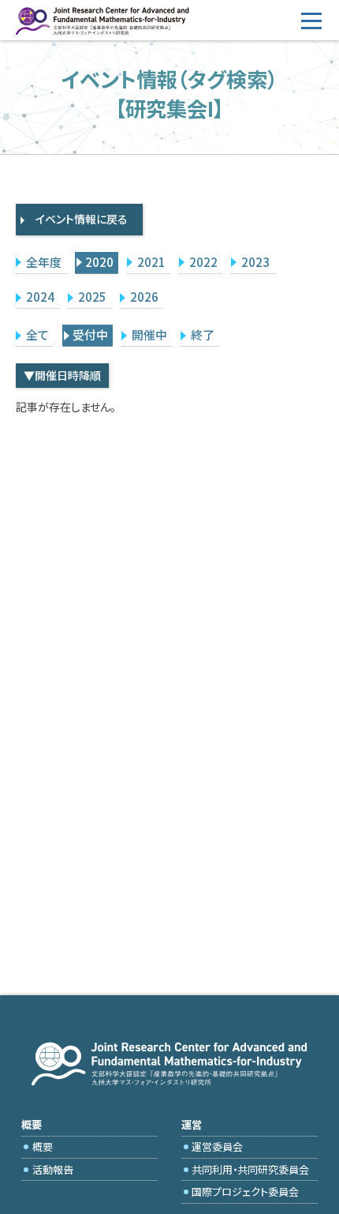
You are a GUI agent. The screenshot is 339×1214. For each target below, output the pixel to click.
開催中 (149, 334)
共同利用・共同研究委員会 (250, 1169)
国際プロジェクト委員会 (245, 1191)
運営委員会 (217, 1146)
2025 (92, 296)
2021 (151, 262)
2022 (203, 262)
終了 (202, 334)
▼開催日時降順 (62, 375)
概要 (42, 1146)
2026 (144, 296)
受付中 (90, 334)
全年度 (43, 262)
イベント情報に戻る (81, 219)
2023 (255, 262)
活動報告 (52, 1169)
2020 (99, 262)
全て (37, 334)
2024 (40, 296)
